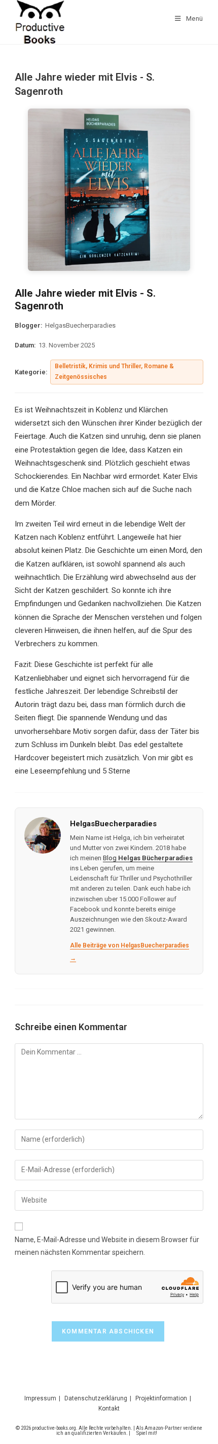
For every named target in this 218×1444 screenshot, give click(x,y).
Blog (148, 858)
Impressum (40, 1398)
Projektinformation (161, 1398)
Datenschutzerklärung (95, 1398)
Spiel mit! (146, 1433)
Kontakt (109, 1408)
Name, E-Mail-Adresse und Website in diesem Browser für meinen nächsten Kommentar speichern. (107, 1246)
